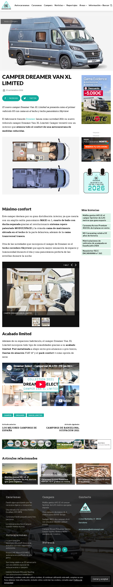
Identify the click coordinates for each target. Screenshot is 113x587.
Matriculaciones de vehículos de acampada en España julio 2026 (95, 243)
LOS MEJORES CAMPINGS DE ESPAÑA (19, 429)
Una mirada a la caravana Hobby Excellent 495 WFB (20, 511)
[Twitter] (58, 549)
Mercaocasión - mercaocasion (57, 475)
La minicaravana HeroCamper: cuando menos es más (19, 525)
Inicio (6, 21)
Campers (14, 21)
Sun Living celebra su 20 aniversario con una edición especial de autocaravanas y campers (21, 564)
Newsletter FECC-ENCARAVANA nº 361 (92, 252)
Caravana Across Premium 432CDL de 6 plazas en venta (96, 226)
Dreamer (30, 118)
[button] (107, 5)
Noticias (82, 475)
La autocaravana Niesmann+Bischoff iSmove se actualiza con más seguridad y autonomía (18, 544)
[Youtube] (51, 549)
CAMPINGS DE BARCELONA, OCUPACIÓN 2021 (62, 429)
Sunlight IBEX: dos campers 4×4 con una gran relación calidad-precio (55, 521)
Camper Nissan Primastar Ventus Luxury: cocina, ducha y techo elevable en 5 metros (56, 531)
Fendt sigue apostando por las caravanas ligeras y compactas (19, 503)
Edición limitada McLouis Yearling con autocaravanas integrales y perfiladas (20, 574)
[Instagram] (45, 549)
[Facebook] (64, 549)
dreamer (20, 415)
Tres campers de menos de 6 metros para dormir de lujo (54, 513)
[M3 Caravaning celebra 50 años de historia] (93, 473)
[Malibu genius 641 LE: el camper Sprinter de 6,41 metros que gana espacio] (19, 473)
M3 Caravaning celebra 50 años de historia (95, 234)
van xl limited (35, 415)
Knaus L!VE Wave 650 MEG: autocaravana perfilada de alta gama (19, 555)
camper (7, 415)
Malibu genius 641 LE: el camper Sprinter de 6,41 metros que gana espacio (94, 217)
